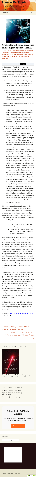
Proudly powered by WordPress (11, 473)
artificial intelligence (18, 52)
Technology (5, 52)
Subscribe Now (18, 426)
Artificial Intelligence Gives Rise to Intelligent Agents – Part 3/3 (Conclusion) (19, 335)
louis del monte (11, 57)
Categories (30, 50)
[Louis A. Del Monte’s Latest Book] (10, 361)
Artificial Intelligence (20, 50)
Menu (4, 13)
